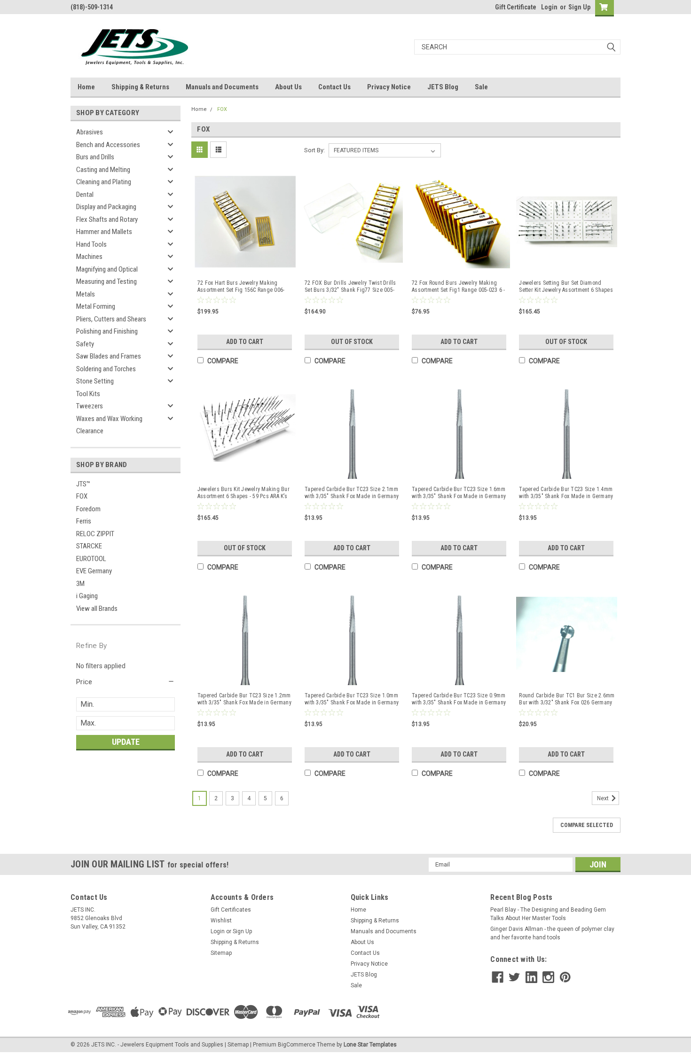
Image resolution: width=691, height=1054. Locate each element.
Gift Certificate (515, 7)
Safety (85, 344)
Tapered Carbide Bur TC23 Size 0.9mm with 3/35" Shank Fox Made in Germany (459, 699)
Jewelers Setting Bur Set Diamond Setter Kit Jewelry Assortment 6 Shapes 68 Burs (566, 287)
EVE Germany (94, 571)
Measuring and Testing (106, 281)
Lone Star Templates (370, 1044)
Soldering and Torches (106, 369)
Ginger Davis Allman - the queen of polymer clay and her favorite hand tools (552, 933)
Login (549, 7)
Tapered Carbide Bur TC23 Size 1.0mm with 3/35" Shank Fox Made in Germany (352, 699)
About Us (288, 87)
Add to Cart (244, 341)
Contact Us (334, 87)
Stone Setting (95, 381)
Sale (481, 87)
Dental (85, 194)
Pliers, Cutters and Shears (111, 319)
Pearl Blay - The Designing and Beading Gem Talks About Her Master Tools (548, 913)
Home (86, 87)
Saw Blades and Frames (108, 356)
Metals (85, 294)
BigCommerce (296, 1044)
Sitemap (221, 953)
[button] (125, 681)
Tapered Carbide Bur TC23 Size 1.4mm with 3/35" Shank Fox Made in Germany (566, 493)
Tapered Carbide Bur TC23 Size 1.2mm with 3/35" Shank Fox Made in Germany (244, 699)
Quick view (244, 264)
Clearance (89, 431)
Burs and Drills (95, 157)
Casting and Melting (103, 169)
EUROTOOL (91, 558)
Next (603, 798)
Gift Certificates (231, 909)
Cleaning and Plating (103, 182)
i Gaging (87, 596)
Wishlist (221, 920)
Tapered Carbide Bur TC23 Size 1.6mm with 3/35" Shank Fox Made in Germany (459, 493)
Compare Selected (586, 825)
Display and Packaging (106, 207)
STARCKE (89, 546)
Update (126, 742)
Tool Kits (88, 394)
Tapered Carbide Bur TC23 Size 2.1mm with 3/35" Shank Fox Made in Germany (352, 493)
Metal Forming (95, 306)
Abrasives (89, 132)
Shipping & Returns (140, 87)
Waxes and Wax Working (109, 418)
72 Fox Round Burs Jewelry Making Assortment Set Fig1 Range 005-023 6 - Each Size (458, 287)
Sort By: (314, 150)
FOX (81, 496)
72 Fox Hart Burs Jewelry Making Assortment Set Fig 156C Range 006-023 (241, 287)
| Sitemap (237, 1044)
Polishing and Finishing (107, 331)
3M (80, 583)
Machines (89, 256)
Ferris (83, 521)
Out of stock (352, 341)
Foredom (88, 509)
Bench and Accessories (108, 145)
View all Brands (97, 608)
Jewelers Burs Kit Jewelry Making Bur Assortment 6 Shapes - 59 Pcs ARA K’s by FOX (243, 493)
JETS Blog (442, 87)
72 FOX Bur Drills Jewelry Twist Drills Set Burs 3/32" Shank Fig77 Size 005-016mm (350, 287)
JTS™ (83, 484)
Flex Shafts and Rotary (107, 219)
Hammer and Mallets (104, 231)
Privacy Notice (389, 87)
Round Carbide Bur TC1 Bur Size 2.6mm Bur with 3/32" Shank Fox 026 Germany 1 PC (566, 699)
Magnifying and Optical (107, 269)
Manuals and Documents (222, 87)
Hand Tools (91, 244)
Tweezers (89, 406)
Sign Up (579, 7)
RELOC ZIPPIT (95, 534)
